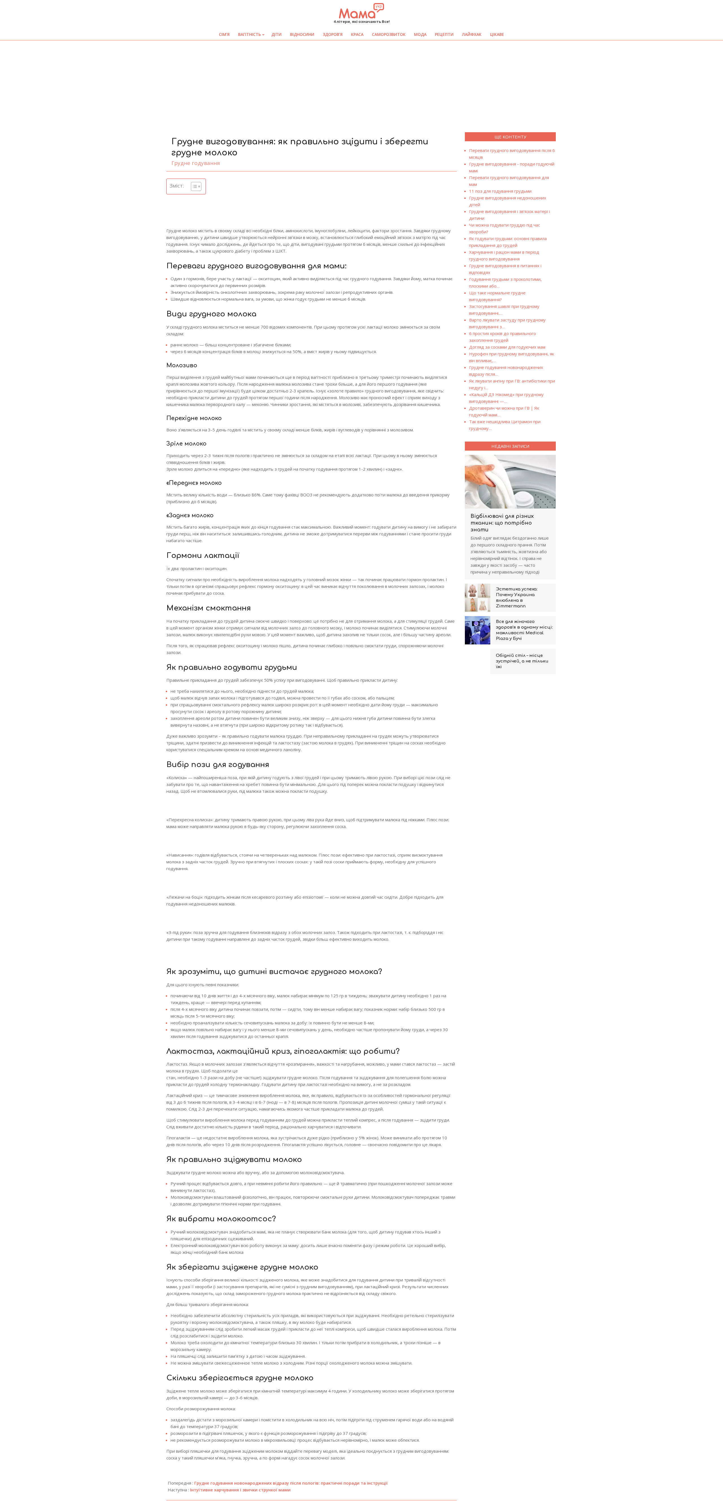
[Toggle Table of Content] (193, 186)
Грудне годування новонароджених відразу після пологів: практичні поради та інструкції (291, 1483)
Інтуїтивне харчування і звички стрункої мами (240, 1490)
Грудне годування (195, 163)
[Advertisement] (361, 82)
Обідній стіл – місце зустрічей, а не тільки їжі (522, 661)
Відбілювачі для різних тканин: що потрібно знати (502, 523)
